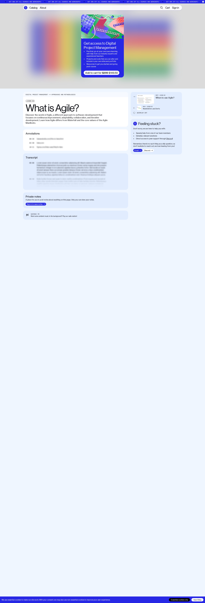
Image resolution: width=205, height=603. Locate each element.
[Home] (25, 7)
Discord (169, 139)
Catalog (33, 7)
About (43, 7)
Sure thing (197, 600)
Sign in (175, 7)
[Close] (203, 1)
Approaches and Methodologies (63, 94)
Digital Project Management (37, 94)
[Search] (161, 7)
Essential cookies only (179, 600)
